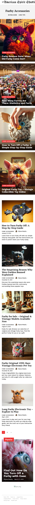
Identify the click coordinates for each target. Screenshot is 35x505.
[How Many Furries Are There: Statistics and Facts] (17, 84)
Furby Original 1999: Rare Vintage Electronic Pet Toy (17, 364)
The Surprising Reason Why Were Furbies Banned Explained (17, 272)
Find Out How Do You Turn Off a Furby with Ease (15, 473)
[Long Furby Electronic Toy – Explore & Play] (17, 395)
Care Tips (22, 15)
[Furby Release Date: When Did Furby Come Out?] (17, 40)
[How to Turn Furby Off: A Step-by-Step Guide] (17, 211)
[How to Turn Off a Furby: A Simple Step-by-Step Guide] (17, 129)
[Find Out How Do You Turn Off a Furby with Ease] (17, 460)
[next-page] (11, 432)
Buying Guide (12, 15)
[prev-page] (26, 442)
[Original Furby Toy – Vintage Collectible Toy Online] (17, 173)
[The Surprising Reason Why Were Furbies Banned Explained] (17, 255)
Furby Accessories (9, 52)
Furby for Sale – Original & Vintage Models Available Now (17, 319)
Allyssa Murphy (22, 231)
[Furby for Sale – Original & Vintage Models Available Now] (17, 302)
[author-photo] (16, 231)
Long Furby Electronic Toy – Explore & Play (17, 410)
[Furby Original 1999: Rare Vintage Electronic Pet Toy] (17, 349)
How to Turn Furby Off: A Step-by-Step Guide (15, 226)
